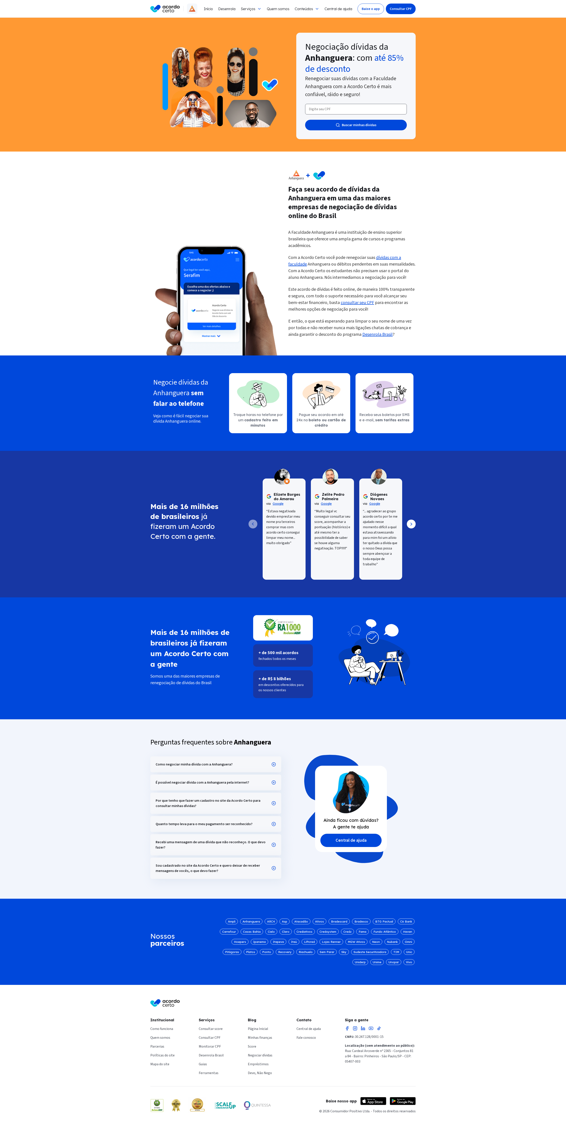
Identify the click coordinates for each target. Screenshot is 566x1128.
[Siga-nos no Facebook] (347, 1028)
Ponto (266, 952)
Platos (250, 952)
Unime (377, 962)
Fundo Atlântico (384, 931)
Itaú (294, 942)
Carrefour (229, 931)
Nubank (392, 942)
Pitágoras (232, 952)
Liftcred (309, 942)
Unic (409, 952)
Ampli (231, 921)
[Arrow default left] (253, 524)
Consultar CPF (401, 8)
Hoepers (240, 942)
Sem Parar (327, 952)
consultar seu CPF (357, 303)
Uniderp (360, 962)
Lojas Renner (331, 942)
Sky (343, 952)
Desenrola (226, 9)
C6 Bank (406, 921)
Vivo (409, 962)
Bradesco (361, 921)
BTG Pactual (384, 921)
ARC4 (271, 921)
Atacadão (301, 921)
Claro (285, 931)
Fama (362, 931)
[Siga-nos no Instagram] (355, 1028)
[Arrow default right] (411, 524)
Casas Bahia (252, 931)
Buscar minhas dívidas (359, 125)
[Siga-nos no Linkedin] (363, 1028)
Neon (376, 942)
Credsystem (327, 931)
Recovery (285, 952)
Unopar (393, 962)
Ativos (319, 921)
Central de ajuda (338, 9)
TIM (396, 952)
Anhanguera (251, 921)
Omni (408, 942)
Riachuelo (306, 952)
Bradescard (339, 921)
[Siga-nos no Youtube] (371, 1028)
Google (278, 504)
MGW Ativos (356, 942)
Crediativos (304, 931)
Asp (284, 921)
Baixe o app (371, 8)
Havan (407, 931)
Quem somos (278, 9)
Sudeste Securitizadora (370, 952)
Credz (347, 931)
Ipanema (259, 942)
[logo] (165, 8)
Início (208, 9)
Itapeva (278, 942)
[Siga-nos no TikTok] (379, 1028)
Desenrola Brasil (377, 334)
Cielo (271, 931)
